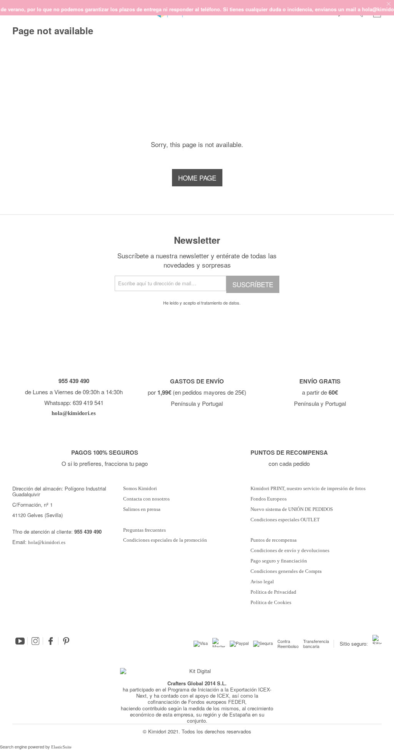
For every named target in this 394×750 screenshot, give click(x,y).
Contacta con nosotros (146, 499)
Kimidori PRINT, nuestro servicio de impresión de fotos (308, 488)
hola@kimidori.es (46, 542)
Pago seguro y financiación (278, 561)
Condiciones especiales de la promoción (165, 540)
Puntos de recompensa (273, 540)
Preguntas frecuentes (144, 530)
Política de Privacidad (273, 592)
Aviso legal (262, 581)
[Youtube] (20, 641)
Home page (197, 177)
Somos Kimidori (140, 488)
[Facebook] (50, 641)
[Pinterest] (66, 641)
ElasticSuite (61, 747)
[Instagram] (35, 641)
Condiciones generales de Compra (286, 571)
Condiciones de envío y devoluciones (289, 550)
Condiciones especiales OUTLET (285, 519)
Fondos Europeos (268, 499)
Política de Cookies (270, 602)
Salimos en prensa (141, 509)
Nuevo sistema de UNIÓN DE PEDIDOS (291, 509)
